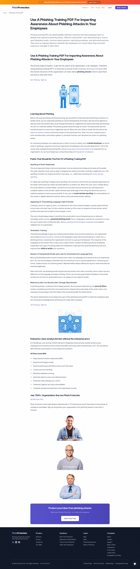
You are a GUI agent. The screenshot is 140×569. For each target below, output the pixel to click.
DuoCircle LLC (24, 539)
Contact (109, 539)
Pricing (98, 7)
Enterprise (39, 542)
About (109, 537)
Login (110, 7)
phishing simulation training (49, 237)
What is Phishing (88, 545)
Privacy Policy (88, 563)
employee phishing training (89, 69)
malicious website (44, 132)
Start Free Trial (70, 518)
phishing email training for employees (80, 222)
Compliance (111, 547)
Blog (103, 7)
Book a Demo (121, 7)
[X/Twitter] (13, 542)
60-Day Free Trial (36, 399)
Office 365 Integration (67, 545)
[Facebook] (19, 542)
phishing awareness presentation (77, 149)
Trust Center (111, 550)
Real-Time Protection (66, 537)
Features (85, 7)
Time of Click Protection (67, 542)
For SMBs (39, 545)
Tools (92, 7)
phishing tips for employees (82, 152)
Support (109, 542)
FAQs (85, 539)
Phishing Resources (89, 542)
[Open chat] (135, 564)
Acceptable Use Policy (114, 555)
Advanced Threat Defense (68, 539)
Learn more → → (94, 2)
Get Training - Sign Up (38, 80)
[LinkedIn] (16, 542)
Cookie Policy (111, 553)
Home (5, 13)
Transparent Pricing (121, 563)
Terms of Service (99, 563)
